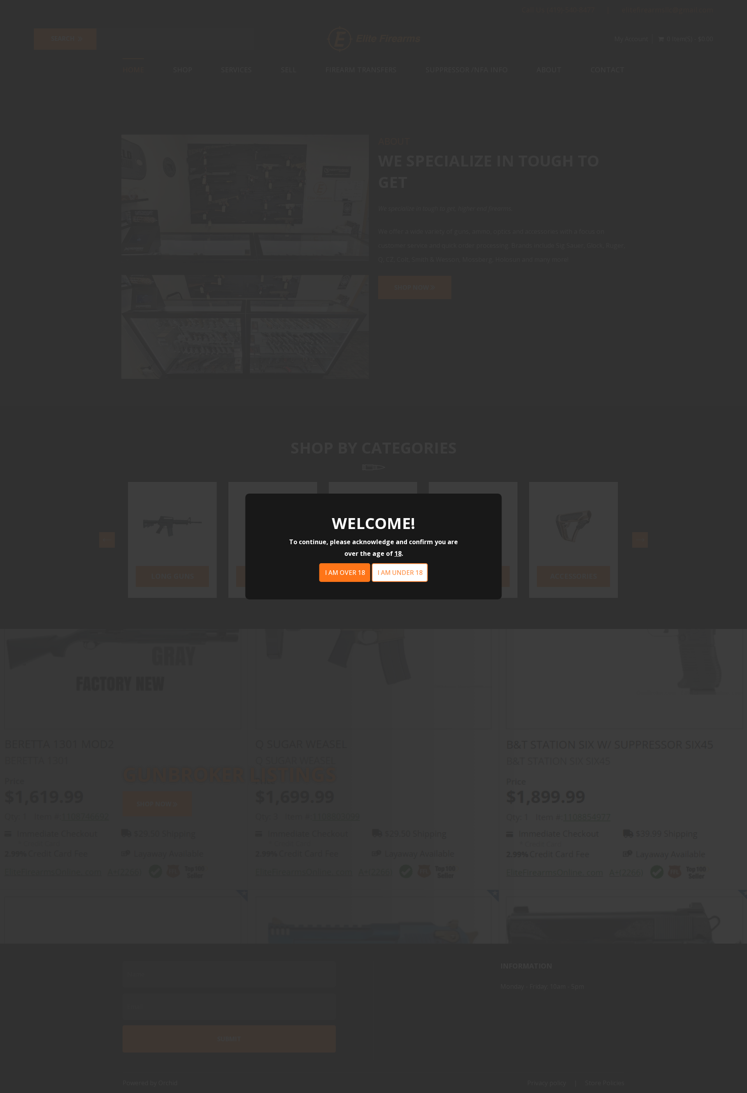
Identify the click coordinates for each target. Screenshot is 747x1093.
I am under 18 (400, 572)
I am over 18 (345, 572)
